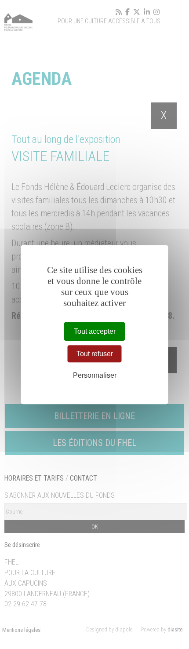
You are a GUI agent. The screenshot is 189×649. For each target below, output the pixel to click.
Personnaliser (94, 375)
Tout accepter (95, 331)
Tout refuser (94, 353)
